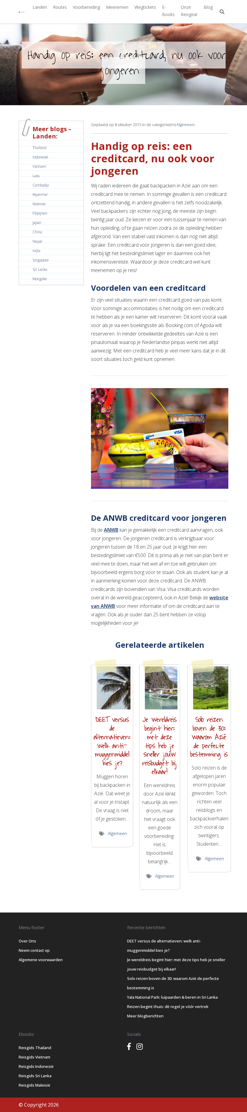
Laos (36, 175)
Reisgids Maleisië (34, 1085)
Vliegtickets (145, 7)
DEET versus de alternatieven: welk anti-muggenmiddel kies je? (112, 741)
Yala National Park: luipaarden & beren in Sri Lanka (172, 997)
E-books (168, 10)
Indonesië (40, 157)
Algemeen (186, 124)
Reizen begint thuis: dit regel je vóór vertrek (167, 1006)
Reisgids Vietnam (34, 1057)
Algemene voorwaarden (41, 959)
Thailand (39, 147)
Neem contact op (34, 950)
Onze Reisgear (189, 10)
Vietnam (39, 166)
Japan (37, 222)
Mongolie (40, 278)
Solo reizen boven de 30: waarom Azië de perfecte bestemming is (209, 737)
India (36, 250)
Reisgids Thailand (35, 1047)
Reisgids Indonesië (36, 1066)
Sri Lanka (40, 269)
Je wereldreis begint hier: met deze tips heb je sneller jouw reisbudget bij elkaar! (159, 746)
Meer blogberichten (145, 1016)
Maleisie (39, 203)
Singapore (41, 260)
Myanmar (40, 194)
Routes (60, 7)
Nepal (37, 241)
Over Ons (27, 941)
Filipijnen (40, 213)
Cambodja (41, 185)
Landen (40, 7)
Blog (208, 7)
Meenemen (117, 7)
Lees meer (113, 688)
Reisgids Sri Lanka (35, 1075)
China (37, 232)
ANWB (111, 530)
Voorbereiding (86, 7)
